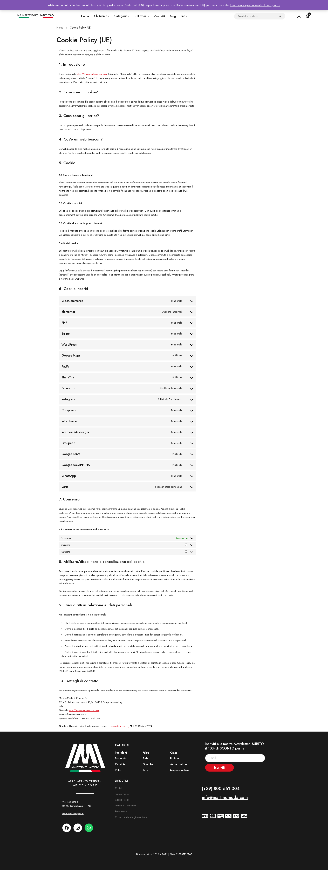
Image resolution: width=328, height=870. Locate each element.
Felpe (145, 753)
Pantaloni (121, 753)
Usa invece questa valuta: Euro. (250, 5)
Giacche (147, 764)
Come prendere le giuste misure (131, 817)
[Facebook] (66, 828)
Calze (173, 753)
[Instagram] (77, 828)
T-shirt (146, 758)
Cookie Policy (122, 799)
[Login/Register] (299, 16)
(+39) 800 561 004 (221, 788)
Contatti (118, 788)
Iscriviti (219, 767)
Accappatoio (178, 764)
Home (59, 28)
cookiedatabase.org (119, 726)
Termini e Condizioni (125, 805)
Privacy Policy (122, 794)
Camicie (120, 764)
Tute (145, 770)
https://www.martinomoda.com (92, 74)
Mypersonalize (179, 770)
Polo (118, 770)
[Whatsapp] (89, 828)
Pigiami (175, 758)
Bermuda (121, 758)
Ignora (276, 5)
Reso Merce (121, 811)
